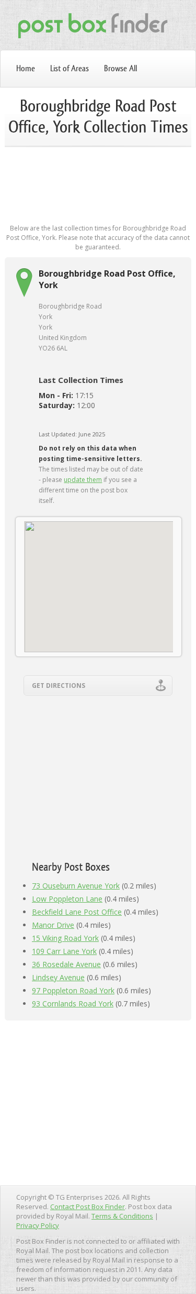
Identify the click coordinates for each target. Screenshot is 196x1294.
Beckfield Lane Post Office (77, 912)
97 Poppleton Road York (73, 990)
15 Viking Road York (65, 938)
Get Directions (58, 685)
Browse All (120, 68)
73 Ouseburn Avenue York (76, 886)
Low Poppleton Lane (67, 899)
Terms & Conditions (122, 1216)
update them (83, 479)
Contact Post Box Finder (87, 1206)
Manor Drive (53, 925)
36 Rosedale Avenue (66, 964)
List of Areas (69, 68)
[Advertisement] (98, 189)
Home (25, 68)
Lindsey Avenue (58, 977)
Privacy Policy (37, 1225)
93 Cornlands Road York (72, 1003)
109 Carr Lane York (64, 951)
